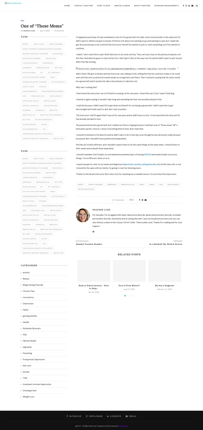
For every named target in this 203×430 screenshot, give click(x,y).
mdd (24, 96)
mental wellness (51, 105)
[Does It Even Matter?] (129, 271)
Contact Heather (83, 6)
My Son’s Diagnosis (164, 285)
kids (161, 184)
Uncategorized (29, 390)
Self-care (27, 365)
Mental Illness (122, 6)
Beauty (26, 278)
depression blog (128, 184)
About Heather (142, 6)
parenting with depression (51, 115)
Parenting (27, 353)
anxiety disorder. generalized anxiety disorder (42, 49)
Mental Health (173, 184)
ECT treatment (54, 72)
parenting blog (29, 115)
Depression (111, 184)
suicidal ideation (29, 124)
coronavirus (47, 63)
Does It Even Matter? (129, 285)
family (141, 184)
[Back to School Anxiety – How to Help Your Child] (93, 271)
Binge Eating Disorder (32, 58)
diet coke (58, 68)
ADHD (147, 154)
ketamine (42, 86)
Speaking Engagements (166, 6)
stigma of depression (43, 119)
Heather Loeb (29, 30)
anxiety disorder (96, 184)
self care (26, 119)
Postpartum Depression (34, 359)
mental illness (50, 101)
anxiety (137, 164)
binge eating (58, 54)
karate (152, 184)
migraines (27, 110)
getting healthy (58, 82)
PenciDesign (123, 426)
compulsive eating (30, 63)
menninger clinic (38, 96)
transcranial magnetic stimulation (37, 134)
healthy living (28, 86)
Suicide (26, 372)
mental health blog (86, 189)
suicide (44, 124)
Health (26, 322)
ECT (41, 72)
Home (67, 6)
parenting (53, 110)
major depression (30, 91)
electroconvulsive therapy (34, 77)
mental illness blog (31, 105)
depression (128, 164)
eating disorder (149, 164)
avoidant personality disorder (35, 54)
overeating (40, 110)
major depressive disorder (52, 91)
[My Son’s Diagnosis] (164, 271)
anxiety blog (38, 44)
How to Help (103, 6)
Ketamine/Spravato (32, 328)
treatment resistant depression (36, 138)
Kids (22, 21)
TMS (44, 129)
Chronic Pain (50, 58)
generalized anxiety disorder (35, 82)
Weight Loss (58, 138)
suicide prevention (30, 129)
